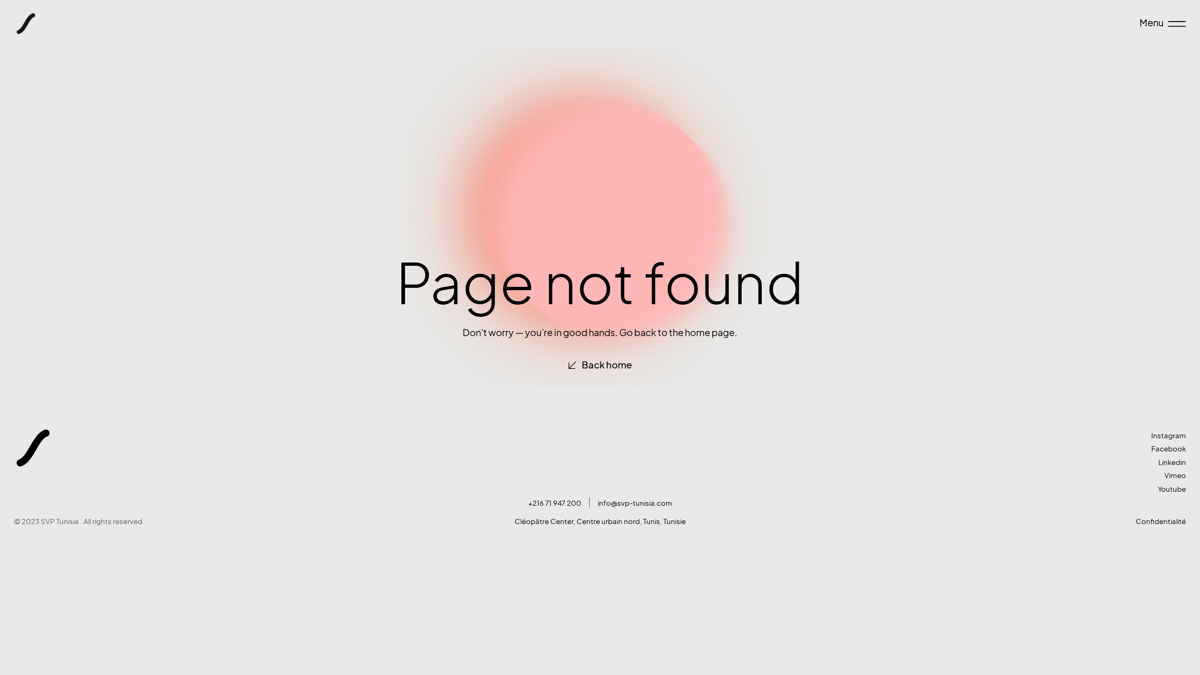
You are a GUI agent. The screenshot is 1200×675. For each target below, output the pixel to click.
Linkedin (1172, 462)
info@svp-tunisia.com (635, 503)
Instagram (1168, 435)
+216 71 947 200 (554, 503)
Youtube (1172, 489)
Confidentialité (1161, 521)
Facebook (1168, 448)
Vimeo (1175, 475)
